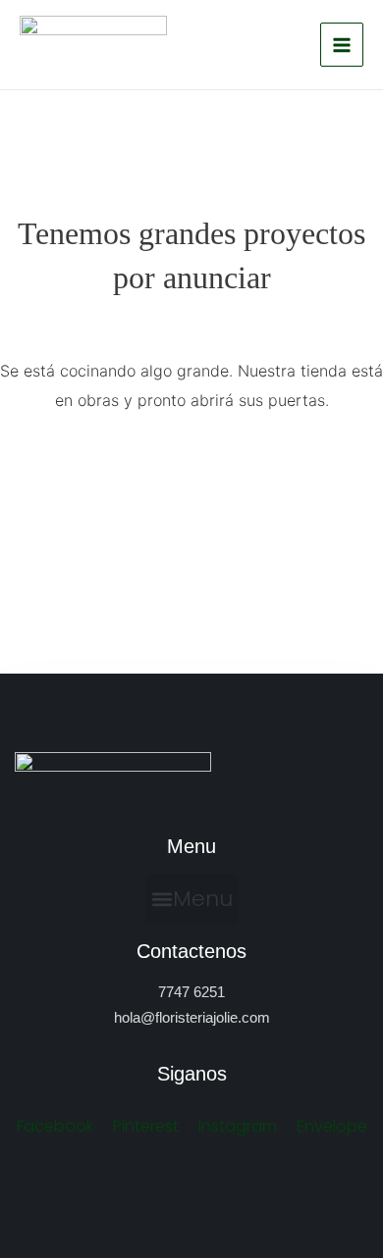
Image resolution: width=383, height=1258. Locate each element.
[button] (191, 900)
